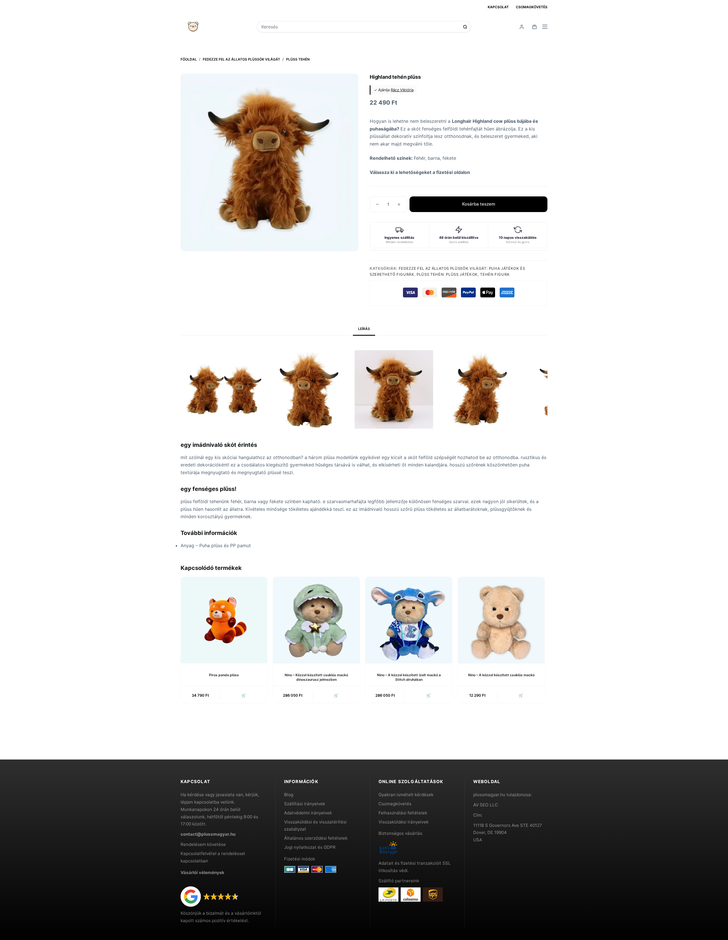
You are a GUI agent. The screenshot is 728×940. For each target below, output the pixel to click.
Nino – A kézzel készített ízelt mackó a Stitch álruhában (409, 677)
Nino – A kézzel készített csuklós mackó (501, 675)
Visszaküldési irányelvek (404, 822)
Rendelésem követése (203, 844)
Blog (288, 794)
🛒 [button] (243, 695)
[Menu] (544, 26)
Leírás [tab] (364, 329)
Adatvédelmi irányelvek (308, 813)
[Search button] (465, 27)
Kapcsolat (498, 7)
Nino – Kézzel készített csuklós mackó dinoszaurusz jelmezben (316, 677)
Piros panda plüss (224, 675)
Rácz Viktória (402, 90)
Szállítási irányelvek (304, 803)
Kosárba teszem (478, 204)
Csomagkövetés (531, 7)
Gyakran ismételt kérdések (406, 794)
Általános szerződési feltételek (316, 838)
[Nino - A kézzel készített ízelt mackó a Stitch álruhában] (408, 620)
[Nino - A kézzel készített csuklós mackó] (501, 620)
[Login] (522, 27)
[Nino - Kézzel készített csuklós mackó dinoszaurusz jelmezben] (316, 620)
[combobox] (360, 27)
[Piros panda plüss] (224, 620)
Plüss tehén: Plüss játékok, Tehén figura (463, 274)
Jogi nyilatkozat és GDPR (310, 847)
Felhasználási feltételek (403, 813)
